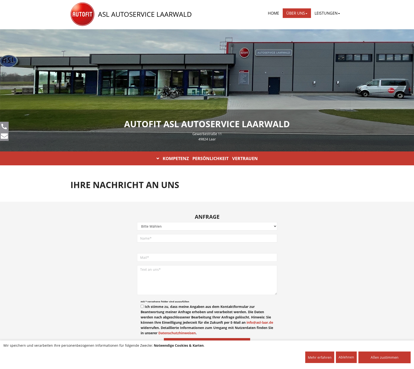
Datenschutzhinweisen (177, 333)
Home (273, 13)
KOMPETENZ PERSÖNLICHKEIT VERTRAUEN (210, 158)
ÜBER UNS (295, 13)
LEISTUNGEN (326, 13)
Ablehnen (346, 357)
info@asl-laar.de (260, 322)
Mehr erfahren (320, 357)
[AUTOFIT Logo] (82, 14)
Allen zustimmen (384, 357)
